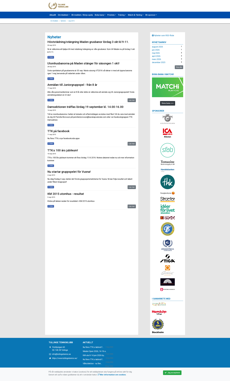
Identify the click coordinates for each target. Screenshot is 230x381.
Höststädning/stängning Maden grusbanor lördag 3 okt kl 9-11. (88, 42)
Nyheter (63, 21)
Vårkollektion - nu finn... (92, 363)
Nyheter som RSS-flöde (164, 35)
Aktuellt (52, 15)
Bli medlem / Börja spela (82, 15)
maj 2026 (156, 53)
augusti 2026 (157, 47)
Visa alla (179, 67)
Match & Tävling (135, 15)
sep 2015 (71, 21)
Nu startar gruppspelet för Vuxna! (69, 171)
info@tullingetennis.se (61, 354)
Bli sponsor (150, 15)
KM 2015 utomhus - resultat (65, 194)
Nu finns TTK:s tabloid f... (93, 347)
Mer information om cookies (112, 375)
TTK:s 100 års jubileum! (62, 150)
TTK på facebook (58, 131)
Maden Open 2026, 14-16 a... (95, 351)
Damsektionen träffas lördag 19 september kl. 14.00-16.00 (85, 107)
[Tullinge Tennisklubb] (58, 6)
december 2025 (158, 62)
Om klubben (63, 15)
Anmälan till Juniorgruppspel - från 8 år (72, 84)
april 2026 (156, 56)
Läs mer (132, 100)
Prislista (111, 15)
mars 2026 (156, 59)
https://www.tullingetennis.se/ (64, 358)
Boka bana (99, 15)
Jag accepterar (173, 373)
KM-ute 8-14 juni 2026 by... (94, 355)
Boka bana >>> (168, 103)
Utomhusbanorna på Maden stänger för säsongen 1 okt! (83, 63)
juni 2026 (156, 50)
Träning (121, 15)
